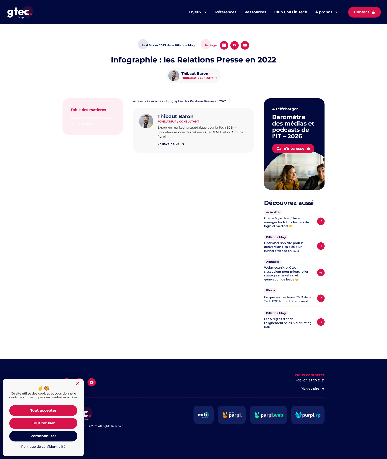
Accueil (138, 101)
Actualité (273, 212)
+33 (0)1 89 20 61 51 (310, 380)
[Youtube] (245, 45)
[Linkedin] (224, 45)
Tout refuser (43, 423)
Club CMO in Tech (290, 12)
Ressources (255, 12)
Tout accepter (43, 410)
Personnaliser (43, 436)
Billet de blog (276, 237)
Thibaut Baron (194, 73)
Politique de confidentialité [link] (43, 447)
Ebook (270, 290)
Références (225, 12)
